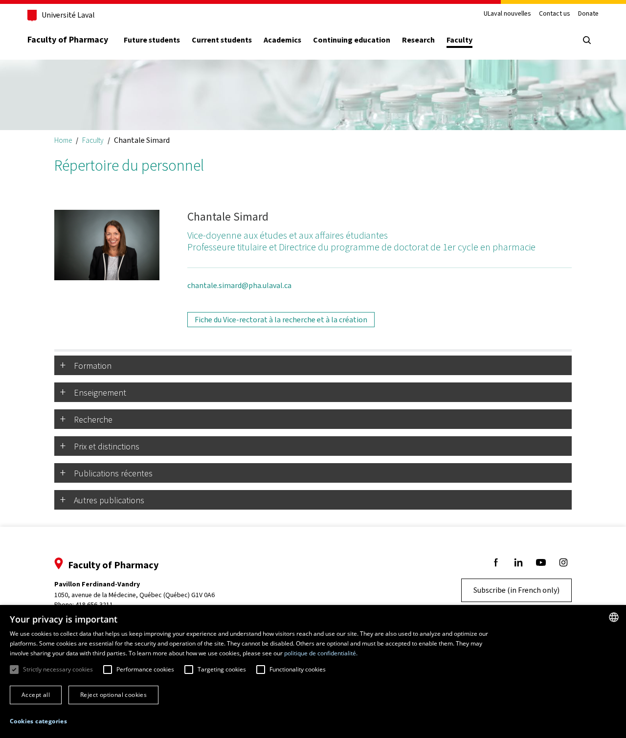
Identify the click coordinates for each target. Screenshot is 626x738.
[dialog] (313, 671)
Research (418, 40)
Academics (282, 40)
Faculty (459, 40)
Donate (588, 14)
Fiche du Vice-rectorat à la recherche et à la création (281, 319)
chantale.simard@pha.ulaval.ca (239, 285)
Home (63, 140)
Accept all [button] (36, 695)
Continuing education (351, 40)
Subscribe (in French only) (516, 590)
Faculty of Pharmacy (67, 39)
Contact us (554, 14)
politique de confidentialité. (321, 653)
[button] (38, 721)
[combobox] (614, 617)
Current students (222, 40)
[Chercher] (587, 40)
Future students (152, 40)
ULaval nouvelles (507, 14)
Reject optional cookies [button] (113, 695)
